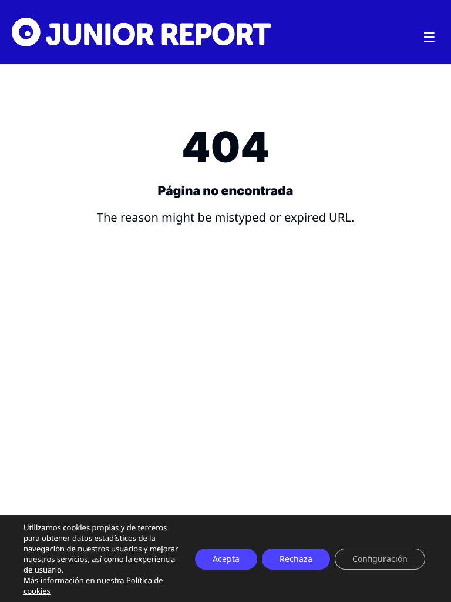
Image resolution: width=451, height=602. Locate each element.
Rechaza (296, 558)
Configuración (380, 558)
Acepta (226, 558)
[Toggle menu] (429, 37)
